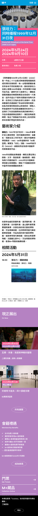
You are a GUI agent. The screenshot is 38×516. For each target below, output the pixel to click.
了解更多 (5, 504)
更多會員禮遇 (9, 450)
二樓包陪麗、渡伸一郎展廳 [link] (12, 358)
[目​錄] (35, 3)
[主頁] (4, 3)
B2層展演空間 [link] (7, 397)
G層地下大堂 (19, 60)
